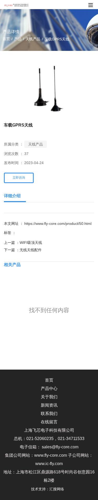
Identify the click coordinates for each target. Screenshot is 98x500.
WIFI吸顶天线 (31, 242)
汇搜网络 (58, 489)
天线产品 (33, 39)
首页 (7, 39)
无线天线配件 (31, 250)
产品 (17, 39)
